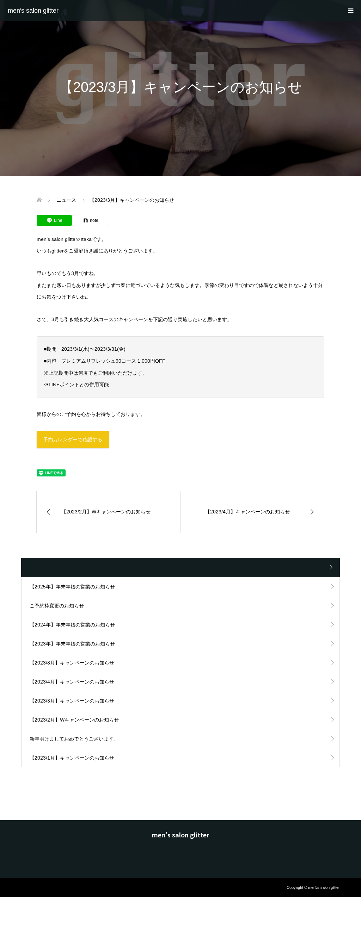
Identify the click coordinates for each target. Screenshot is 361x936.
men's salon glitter (33, 10)
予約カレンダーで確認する (72, 439)
